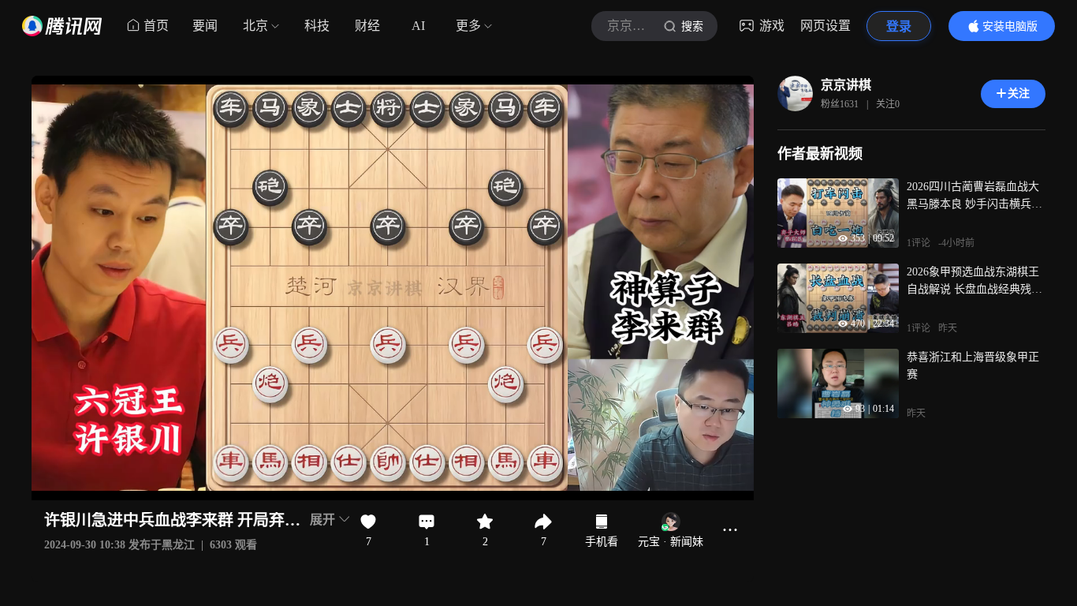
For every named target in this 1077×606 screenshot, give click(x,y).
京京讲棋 (846, 85)
